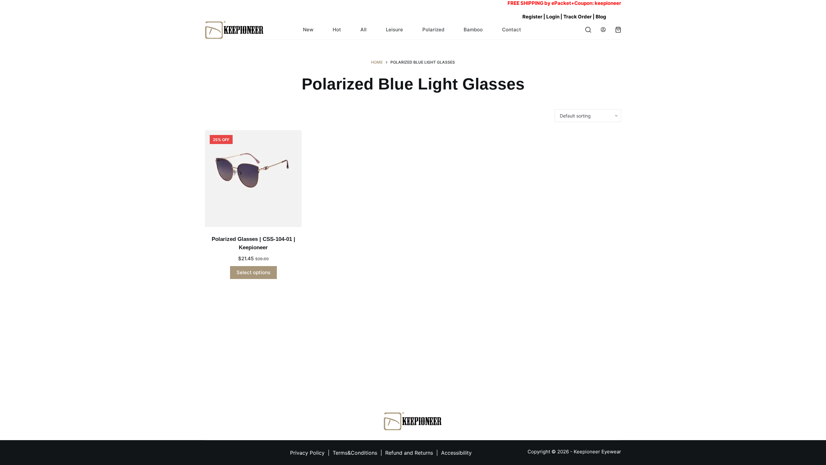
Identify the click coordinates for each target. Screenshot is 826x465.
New (308, 29)
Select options (253, 272)
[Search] (588, 30)
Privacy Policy (307, 453)
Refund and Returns (409, 453)
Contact (511, 29)
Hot (337, 29)
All (363, 29)
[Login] (603, 29)
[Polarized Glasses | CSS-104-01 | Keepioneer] (253, 178)
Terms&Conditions (356, 453)
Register (532, 17)
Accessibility (456, 453)
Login (552, 17)
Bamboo (473, 29)
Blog (601, 17)
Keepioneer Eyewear (597, 452)
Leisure (394, 29)
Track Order (578, 17)
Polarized (433, 29)
